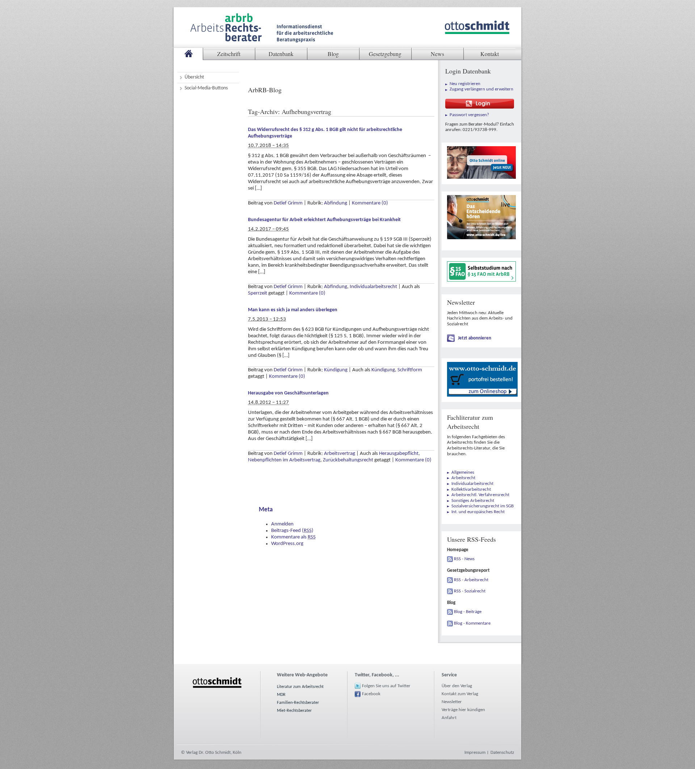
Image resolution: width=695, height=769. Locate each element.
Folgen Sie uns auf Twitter (386, 686)
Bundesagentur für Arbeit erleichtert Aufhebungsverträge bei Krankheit (324, 220)
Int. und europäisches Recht (478, 512)
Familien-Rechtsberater (298, 703)
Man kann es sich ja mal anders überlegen (292, 310)
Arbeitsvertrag (339, 453)
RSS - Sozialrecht (469, 591)
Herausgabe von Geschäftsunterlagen (288, 393)
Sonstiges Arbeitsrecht (472, 500)
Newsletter (452, 702)
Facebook (371, 694)
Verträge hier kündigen (463, 709)
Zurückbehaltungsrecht (348, 460)
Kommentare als (293, 537)
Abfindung (335, 203)
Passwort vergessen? (469, 115)
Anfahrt (449, 717)
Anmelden (282, 524)
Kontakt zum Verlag (460, 694)
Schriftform (409, 370)
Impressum (474, 752)
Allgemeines (462, 472)
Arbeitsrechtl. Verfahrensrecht (480, 495)
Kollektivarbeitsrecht (471, 489)
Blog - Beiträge (467, 611)
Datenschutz (502, 752)
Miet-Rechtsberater (294, 711)
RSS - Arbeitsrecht (471, 580)
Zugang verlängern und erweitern (481, 89)
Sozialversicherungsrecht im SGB (482, 506)
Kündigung (336, 370)
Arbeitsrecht (463, 478)
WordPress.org (287, 543)
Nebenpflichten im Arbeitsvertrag (284, 460)
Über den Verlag (457, 686)
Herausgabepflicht (398, 453)
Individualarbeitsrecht (373, 287)
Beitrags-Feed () (292, 530)
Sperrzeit (257, 293)
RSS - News (464, 559)
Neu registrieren (465, 83)
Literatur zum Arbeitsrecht (300, 687)
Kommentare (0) (370, 203)
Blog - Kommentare (472, 623)
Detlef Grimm (288, 203)
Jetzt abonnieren (474, 338)
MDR (281, 695)
